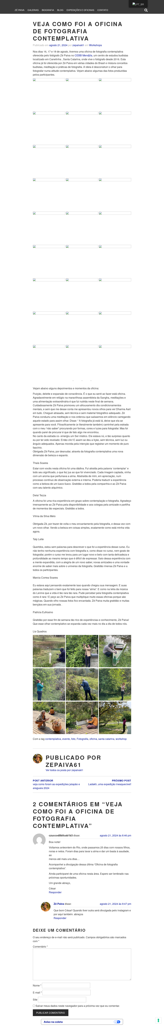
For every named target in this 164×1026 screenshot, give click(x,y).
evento (66, 739)
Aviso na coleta (53, 1021)
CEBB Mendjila (83, 55)
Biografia (48, 10)
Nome (37, 985)
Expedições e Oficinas (80, 10)
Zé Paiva (19, 10)
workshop (121, 739)
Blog (60, 10)
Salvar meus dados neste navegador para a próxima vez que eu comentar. (78, 1006)
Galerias (33, 10)
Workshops (95, 45)
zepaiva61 (78, 45)
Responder (55, 892)
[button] (49, 94)
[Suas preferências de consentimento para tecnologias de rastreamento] (158, 1020)
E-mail (37, 992)
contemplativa (53, 739)
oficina (93, 739)
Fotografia (82, 739)
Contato (102, 10)
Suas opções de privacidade (90, 1021)
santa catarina (106, 739)
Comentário (40, 946)
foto (73, 739)
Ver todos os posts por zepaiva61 (64, 770)
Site (35, 999)
